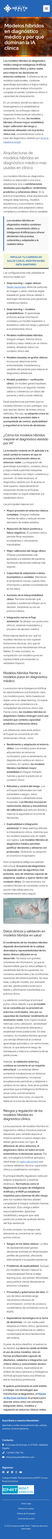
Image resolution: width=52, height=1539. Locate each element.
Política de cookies (26, 1508)
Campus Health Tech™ (20, 1526)
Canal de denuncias (26, 1518)
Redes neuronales (16, 287)
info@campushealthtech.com (20, 1457)
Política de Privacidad (26, 1513)
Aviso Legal (26, 1503)
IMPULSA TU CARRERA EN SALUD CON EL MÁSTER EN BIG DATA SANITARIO (26, 260)
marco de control (29, 1161)
